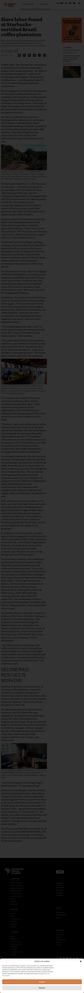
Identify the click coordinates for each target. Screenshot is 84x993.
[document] (42, 496)
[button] (81, 961)
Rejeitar (42, 988)
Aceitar (42, 982)
